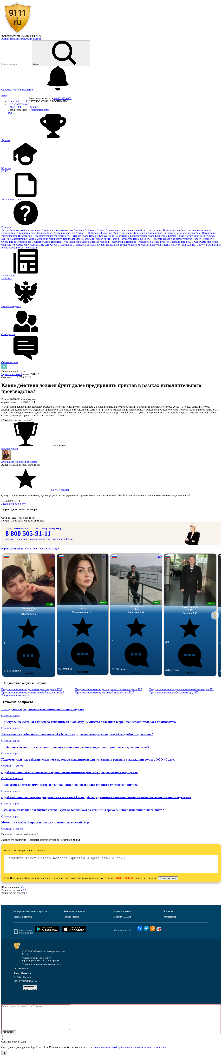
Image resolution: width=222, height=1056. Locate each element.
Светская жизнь (179, 241)
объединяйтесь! (33, 35)
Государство (8, 233)
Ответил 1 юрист (10, 715)
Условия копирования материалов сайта (41, 964)
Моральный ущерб (93, 238)
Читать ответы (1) (23, 420)
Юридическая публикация (23, 247)
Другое (80, 233)
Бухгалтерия (156, 230)
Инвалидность (9, 236)
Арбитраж (91, 230)
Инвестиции (25, 236)
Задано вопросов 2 (11, 374)
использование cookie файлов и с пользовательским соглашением (130, 1047)
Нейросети (156, 238)
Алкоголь (79, 230)
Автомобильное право (29, 230)
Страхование (65, 244)
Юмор (5, 247)
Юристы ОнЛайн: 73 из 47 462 (19, 548)
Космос (172, 236)
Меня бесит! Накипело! (62, 238)
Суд (92, 244)
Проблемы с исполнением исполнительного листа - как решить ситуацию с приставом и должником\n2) (75, 747)
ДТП (88, 233)
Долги (50, 233)
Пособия (87, 241)
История (94, 236)
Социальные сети (40, 244)
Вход (4, 95)
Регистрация (52, 548)
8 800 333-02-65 (125, 878)
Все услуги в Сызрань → (15, 695)
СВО (191, 241)
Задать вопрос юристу (13, 503)
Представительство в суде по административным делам (108, 689)
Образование (24, 241)
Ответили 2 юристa (12, 778)
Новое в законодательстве (178, 238)
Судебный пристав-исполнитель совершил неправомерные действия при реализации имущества (69, 772)
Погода (65, 241)
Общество (37, 241)
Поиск (41, 548)
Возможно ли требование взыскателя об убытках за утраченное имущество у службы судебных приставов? (77, 734)
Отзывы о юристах (22, 917)
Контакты (168, 911)
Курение (6, 238)
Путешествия (144, 241)
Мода (79, 238)
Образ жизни (8, 241)
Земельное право (185, 233)
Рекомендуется (9, 448)
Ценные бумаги (178, 244)
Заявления (170, 233)
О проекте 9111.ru (122, 917)
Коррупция (161, 236)
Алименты (67, 230)
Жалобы (95, 233)
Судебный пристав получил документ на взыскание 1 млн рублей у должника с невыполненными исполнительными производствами (96, 797)
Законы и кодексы (122, 911)
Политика (76, 241)
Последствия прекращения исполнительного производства (42, 709)
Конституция (122, 236)
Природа (131, 241)
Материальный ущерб (23, 238)
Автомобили (8, 230)
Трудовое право (129, 244)
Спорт (54, 244)
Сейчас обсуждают (18, 104)
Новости (198, 238)
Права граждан (101, 241)
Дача (33, 233)
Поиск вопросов (71, 917)
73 (22, 887)
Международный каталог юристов (30, 911)
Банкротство (133, 230)
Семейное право (209, 241)
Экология (202, 244)
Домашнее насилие (65, 233)
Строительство (81, 244)
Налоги (115, 238)
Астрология (113, 230)
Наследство (126, 238)
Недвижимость (141, 238)
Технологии (113, 244)
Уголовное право (147, 244)
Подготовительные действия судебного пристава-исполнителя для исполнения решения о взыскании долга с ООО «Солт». (88, 759)
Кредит (189, 236)
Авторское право (51, 230)
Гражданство (22, 233)
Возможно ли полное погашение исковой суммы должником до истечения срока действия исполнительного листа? (82, 810)
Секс (197, 241)
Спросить (28, 673)
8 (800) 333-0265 (62, 98)
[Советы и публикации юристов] (17, 33)
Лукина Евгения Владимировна (19, 461)
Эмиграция (214, 244)
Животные (106, 233)
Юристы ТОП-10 (17, 101)
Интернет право (80, 236)
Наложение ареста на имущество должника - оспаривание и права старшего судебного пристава (69, 784)
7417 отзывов (60, 489)
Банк (123, 230)
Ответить (7, 420)
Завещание (127, 233)
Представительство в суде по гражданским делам (31, 689)
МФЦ (107, 238)
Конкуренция (107, 236)
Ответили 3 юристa (12, 765)
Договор (41, 233)
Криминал (199, 236)
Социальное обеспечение (15, 244)
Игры (198, 233)
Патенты (56, 241)
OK (4, 1053)
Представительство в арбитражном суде (173, 692)
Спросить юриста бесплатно (17, 89)
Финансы (163, 244)
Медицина (42, 238)
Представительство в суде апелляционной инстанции (181, 689)
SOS (10, 112)
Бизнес (144, 230)
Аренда (101, 230)
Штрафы (192, 244)
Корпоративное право (142, 236)
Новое (14, 106)
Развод (156, 241)
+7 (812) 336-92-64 (23, 977)
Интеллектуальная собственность (52, 236)
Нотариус (208, 238)
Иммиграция (209, 233)
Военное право (171, 230)
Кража (181, 236)
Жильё (117, 233)
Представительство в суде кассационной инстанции (32, 692)
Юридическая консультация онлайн (21, 38)
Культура (210, 236)
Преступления (118, 241)
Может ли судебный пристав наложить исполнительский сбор (45, 822)
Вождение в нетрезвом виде (196, 230)
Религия (165, 241)
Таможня (100, 244)
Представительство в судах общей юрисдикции (104, 692)
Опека (47, 241)
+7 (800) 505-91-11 (22, 968)
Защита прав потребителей (148, 233)
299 (24, 890)
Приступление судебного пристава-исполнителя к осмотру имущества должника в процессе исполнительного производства (88, 722)
